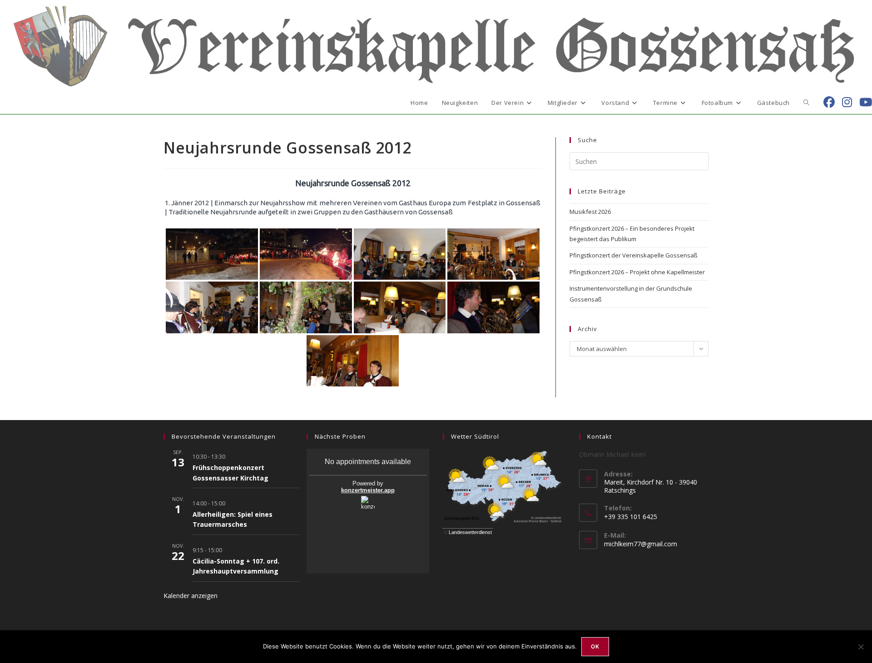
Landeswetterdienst (470, 532)
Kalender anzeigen (191, 595)
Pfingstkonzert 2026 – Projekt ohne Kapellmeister (637, 272)
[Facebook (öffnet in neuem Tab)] (829, 102)
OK (595, 646)
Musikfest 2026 (590, 212)
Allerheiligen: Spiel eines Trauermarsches (232, 519)
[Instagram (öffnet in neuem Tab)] (847, 102)
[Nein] (860, 646)
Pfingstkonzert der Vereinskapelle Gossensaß (634, 255)
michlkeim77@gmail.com (640, 543)
